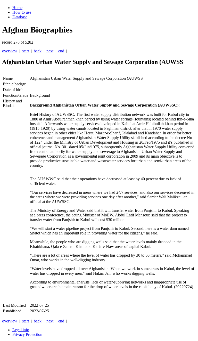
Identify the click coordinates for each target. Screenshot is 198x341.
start (25, 51)
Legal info (20, 330)
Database (19, 17)
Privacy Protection (27, 334)
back (38, 51)
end (61, 51)
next (49, 51)
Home (17, 7)
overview (9, 51)
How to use (21, 12)
